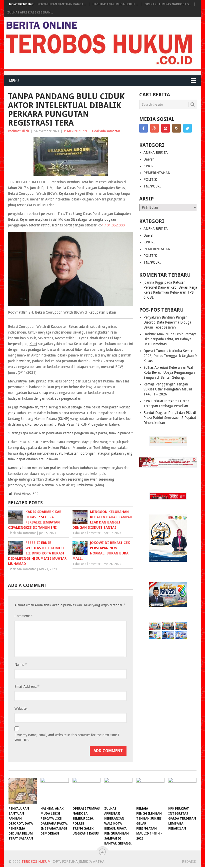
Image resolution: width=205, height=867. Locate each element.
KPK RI (149, 166)
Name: (20, 664)
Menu (14, 81)
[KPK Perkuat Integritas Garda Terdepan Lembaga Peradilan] (182, 791)
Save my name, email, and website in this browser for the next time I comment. (66, 737)
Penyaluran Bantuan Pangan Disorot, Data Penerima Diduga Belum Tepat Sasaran (167, 322)
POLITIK (150, 179)
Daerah (149, 159)
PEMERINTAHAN (75, 131)
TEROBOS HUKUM (36, 862)
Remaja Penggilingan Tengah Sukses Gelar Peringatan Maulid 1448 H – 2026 (168, 389)
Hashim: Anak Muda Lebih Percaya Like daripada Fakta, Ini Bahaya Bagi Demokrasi (170, 339)
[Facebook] (143, 128)
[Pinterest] (165, 128)
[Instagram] (176, 128)
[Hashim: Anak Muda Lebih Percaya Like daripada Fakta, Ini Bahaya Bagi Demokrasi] (54, 791)
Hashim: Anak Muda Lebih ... (115, 4)
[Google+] (154, 128)
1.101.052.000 (113, 225)
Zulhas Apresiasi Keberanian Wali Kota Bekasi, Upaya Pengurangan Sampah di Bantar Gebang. (169, 372)
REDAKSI (189, 862)
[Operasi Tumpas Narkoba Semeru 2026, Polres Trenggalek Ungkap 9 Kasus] (86, 791)
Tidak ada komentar (106, 131)
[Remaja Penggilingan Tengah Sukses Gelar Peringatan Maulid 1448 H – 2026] (150, 791)
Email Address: (26, 686)
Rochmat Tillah (18, 131)
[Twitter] (187, 128)
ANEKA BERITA (156, 153)
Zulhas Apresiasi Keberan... (30, 12)
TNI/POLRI (152, 186)
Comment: (23, 615)
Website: (21, 708)
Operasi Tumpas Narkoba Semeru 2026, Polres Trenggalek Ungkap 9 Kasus (170, 356)
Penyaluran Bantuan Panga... (62, 4)
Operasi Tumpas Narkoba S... (167, 4)
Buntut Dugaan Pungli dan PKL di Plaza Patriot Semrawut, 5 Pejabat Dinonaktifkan (170, 418)
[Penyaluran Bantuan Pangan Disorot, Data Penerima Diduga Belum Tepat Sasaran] (22, 791)
